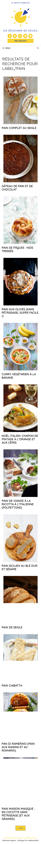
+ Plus (20, 828)
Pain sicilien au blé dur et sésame (19, 567)
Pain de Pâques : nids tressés (17, 249)
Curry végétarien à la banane (19, 375)
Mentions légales (9, 840)
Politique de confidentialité (28, 840)
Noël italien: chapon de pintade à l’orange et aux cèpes (20, 439)
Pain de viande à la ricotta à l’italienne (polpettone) (18, 504)
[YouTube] (15, 36)
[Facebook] (10, 36)
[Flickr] (30, 36)
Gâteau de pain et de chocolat (17, 187)
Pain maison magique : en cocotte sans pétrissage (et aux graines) (18, 814)
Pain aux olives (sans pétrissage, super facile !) (20, 312)
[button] (38, 48)
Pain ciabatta (12, 685)
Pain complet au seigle (19, 128)
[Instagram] (20, 36)
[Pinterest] (25, 36)
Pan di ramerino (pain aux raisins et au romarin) (18, 747)
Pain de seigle (12, 627)
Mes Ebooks (20, 41)
